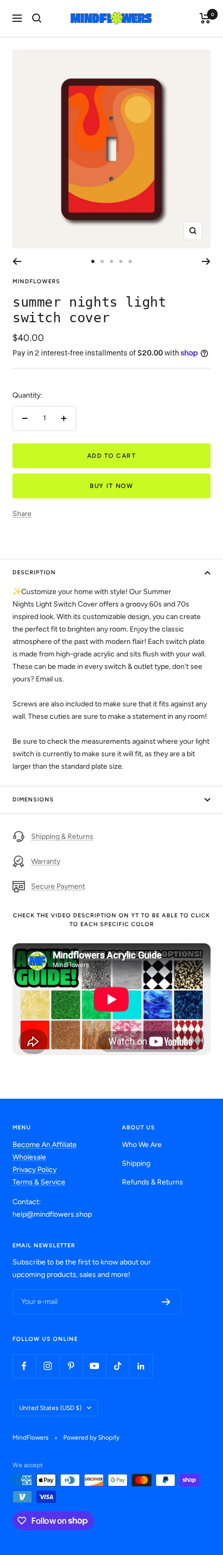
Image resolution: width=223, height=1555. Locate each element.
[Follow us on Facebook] (24, 1366)
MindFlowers (36, 281)
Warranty (45, 861)
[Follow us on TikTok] (117, 1366)
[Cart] (205, 18)
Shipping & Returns (62, 836)
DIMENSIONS (33, 799)
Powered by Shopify (91, 1437)
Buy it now (111, 486)
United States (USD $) (50, 1408)
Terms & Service (38, 1182)
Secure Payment (58, 886)
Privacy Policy (34, 1169)
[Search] (36, 18)
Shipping (136, 1163)
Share (22, 513)
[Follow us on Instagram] (47, 1366)
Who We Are (142, 1144)
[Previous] (16, 261)
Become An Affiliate (44, 1144)
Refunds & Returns (152, 1182)
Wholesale (29, 1157)
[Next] (206, 261)
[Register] (166, 1302)
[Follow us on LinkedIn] (140, 1366)
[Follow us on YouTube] (94, 1366)
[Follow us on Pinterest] (70, 1366)
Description (34, 572)
